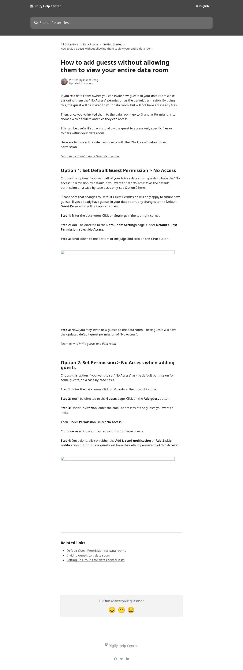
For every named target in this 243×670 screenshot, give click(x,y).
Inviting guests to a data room (88, 555)
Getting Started (112, 44)
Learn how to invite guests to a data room (88, 344)
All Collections (70, 44)
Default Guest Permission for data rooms (96, 551)
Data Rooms (90, 44)
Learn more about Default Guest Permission (90, 156)
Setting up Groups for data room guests (96, 560)
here (141, 188)
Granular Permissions (156, 114)
